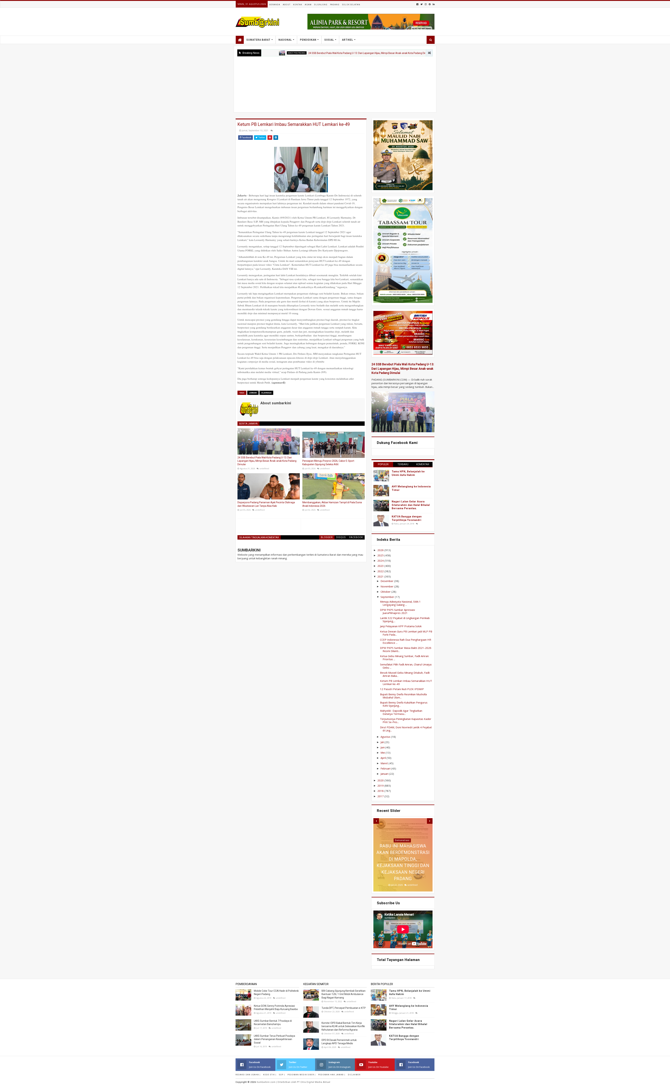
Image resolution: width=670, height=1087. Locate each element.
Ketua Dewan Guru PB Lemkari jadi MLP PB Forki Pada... (406, 633)
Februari (386, 768)
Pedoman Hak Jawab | (331, 1075)
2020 (380, 780)
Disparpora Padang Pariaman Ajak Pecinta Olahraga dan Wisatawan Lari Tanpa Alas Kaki (266, 504)
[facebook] (417, 4)
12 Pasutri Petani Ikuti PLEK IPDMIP (402, 689)
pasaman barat (392, 53)
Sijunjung (320, 5)
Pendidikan (308, 39)
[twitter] (421, 4)
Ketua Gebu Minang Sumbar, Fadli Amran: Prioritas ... (404, 657)
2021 (380, 576)
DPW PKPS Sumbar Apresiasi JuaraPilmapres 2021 (397, 611)
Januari (385, 773)
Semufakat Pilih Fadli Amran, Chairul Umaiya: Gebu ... (406, 666)
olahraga (266, 393)
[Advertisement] (335, 82)
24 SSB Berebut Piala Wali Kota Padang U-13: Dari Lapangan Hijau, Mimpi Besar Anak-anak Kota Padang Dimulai (309, 53)
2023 (380, 566)
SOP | (282, 1075)
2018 (380, 791)
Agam (308, 5)
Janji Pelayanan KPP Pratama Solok (401, 626)
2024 (380, 560)
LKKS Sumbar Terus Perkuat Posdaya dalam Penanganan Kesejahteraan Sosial (274, 1039)
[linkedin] (433, 4)
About (287, 5)
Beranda (274, 5)
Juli (382, 742)
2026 (380, 550)
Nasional (285, 39)
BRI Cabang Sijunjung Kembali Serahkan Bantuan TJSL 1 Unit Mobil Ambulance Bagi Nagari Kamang (344, 994)
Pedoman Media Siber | (302, 1075)
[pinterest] (429, 4)
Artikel (347, 39)
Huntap (402, 840)
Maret (385, 763)
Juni (383, 747)
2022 (380, 571)
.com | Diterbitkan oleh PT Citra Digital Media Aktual (293, 1082)
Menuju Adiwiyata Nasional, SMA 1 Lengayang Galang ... (400, 603)
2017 (380, 796)
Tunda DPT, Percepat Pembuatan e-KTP (344, 1008)
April (383, 758)
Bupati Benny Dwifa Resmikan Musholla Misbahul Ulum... (403, 695)
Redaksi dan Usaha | (248, 1075)
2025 (380, 555)
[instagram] (425, 4)
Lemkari (253, 393)
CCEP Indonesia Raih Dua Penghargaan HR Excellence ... (405, 641)
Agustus (386, 736)
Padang (335, 5)
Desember (387, 581)
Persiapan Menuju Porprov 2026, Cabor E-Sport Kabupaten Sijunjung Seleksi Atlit (328, 462)
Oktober (386, 591)
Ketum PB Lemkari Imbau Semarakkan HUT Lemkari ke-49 (406, 682)
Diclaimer (354, 1075)
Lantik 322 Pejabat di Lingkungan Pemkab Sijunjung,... (405, 619)
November (387, 586)
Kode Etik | (269, 1075)
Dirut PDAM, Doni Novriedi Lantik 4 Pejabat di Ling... (406, 728)
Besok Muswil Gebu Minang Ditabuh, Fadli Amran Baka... (405, 674)
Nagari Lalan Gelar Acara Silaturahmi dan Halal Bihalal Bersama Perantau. (411, 505)
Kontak (297, 5)
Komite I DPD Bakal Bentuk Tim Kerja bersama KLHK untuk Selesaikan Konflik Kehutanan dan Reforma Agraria (343, 1026)
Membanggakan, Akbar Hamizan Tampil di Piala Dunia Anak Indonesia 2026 (332, 504)
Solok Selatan (351, 5)
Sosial (329, 39)
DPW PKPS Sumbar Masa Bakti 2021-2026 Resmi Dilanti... (405, 649)
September (388, 597)
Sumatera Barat (258, 39)
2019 (380, 785)
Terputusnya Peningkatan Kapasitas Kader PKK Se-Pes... (405, 720)
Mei (383, 752)
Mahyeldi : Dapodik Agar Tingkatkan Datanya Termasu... (401, 712)
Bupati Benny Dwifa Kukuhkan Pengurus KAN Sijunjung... (403, 704)
